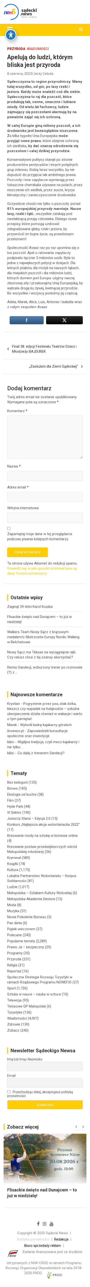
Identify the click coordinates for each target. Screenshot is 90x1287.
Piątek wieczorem (21, 929)
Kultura (12, 870)
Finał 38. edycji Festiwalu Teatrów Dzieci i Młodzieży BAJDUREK (44, 349)
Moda (11, 905)
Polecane (14, 935)
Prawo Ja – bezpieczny (25, 947)
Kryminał (14, 858)
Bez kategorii (17, 782)
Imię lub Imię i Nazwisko (24, 1059)
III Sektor (14, 812)
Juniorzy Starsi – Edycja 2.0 (28, 818)
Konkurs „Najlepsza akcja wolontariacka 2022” (43, 824)
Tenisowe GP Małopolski (26, 1006)
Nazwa (14, 466)
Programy (15, 953)
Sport (11, 988)
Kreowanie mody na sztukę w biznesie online (42, 835)
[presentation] (76, 1127)
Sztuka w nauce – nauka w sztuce (34, 994)
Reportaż (14, 971)
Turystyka (14, 1012)
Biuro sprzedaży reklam (42, 1245)
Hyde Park (15, 806)
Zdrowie (13, 1024)
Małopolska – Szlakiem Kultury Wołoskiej (39, 893)
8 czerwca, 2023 (19, 74)
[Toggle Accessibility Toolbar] (11, 35)
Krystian (13, 704)
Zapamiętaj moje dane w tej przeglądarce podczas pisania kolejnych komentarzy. (39, 536)
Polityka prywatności (33, 1239)
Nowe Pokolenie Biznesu (26, 917)
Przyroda (16, 49)
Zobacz (13, 1030)
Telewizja (14, 1000)
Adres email (18, 487)
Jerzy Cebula (43, 74)
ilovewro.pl (15, 731)
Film (10, 800)
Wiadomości (38, 49)
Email (11, 1076)
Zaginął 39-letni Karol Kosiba (30, 606)
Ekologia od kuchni (21, 794)
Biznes (12, 788)
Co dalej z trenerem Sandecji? (41, 753)
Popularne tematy (21, 941)
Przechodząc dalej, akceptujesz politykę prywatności (40, 1094)
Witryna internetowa (23, 508)
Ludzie (12, 887)
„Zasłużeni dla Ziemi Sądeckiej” (53, 366)
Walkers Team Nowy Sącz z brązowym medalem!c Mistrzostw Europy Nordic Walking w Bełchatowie (43, 637)
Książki (12, 864)
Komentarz (17, 411)
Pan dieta (14, 923)
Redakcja (61, 1239)
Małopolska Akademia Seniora (31, 899)
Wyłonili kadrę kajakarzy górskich (46, 725)
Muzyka (13, 911)
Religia (12, 965)
